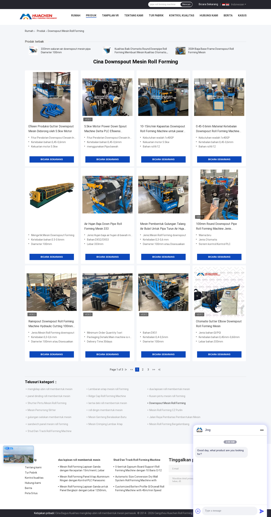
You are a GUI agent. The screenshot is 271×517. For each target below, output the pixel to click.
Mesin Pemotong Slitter (42, 410)
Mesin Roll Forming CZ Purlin (166, 410)
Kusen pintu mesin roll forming (167, 396)
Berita (228, 15)
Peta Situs (31, 493)
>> (153, 369)
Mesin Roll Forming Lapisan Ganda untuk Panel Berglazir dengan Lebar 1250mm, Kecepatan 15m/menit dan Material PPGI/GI (84, 489)
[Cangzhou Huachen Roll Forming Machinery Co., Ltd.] (39, 16)
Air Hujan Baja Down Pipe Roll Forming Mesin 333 (103, 226)
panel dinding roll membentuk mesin (49, 396)
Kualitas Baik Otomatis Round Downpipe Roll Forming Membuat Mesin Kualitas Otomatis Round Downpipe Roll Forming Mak (141, 52)
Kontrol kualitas (181, 15)
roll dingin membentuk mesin (105, 410)
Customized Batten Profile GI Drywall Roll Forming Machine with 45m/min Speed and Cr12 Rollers (139, 489)
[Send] (262, 511)
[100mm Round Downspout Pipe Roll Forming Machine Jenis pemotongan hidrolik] (219, 195)
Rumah (75, 15)
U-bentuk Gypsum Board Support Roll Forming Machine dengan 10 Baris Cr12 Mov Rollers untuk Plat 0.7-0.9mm (138, 469)
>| (159, 369)
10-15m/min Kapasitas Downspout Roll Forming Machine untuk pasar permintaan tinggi (162, 129)
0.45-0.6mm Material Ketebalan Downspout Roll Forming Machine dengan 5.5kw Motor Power (217, 129)
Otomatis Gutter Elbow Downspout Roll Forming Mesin (219, 324)
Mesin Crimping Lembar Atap (105, 424)
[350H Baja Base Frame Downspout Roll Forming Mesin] (180, 50)
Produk (91, 15)
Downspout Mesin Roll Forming (167, 403)
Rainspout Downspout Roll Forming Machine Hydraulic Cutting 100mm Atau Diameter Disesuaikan (51, 324)
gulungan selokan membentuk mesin (49, 417)
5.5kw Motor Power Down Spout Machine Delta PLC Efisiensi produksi (105, 129)
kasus (242, 15)
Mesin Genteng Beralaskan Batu (107, 417)
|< (126, 369)
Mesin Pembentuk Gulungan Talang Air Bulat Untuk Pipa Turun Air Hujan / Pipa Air (162, 226)
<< (131, 369)
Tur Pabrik (156, 15)
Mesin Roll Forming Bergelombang (169, 424)
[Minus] (262, 430)
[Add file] (198, 511)
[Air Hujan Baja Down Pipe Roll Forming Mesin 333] (107, 195)
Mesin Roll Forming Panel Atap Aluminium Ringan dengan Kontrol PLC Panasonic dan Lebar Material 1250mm (84, 479)
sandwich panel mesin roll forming (48, 424)
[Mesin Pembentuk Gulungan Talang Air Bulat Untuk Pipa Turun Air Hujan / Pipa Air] (163, 195)
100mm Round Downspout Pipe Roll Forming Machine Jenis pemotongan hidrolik (216, 226)
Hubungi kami (209, 15)
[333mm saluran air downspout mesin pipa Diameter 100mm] (33, 50)
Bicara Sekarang (208, 4)
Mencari (186, 4)
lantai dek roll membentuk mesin (107, 403)
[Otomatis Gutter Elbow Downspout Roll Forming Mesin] (219, 292)
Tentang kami (133, 15)
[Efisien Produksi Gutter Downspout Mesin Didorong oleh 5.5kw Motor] (52, 97)
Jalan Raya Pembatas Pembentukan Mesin (174, 417)
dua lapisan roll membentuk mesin (169, 389)
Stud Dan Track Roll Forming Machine (50, 431)
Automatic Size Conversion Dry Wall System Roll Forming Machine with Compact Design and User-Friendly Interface (136, 479)
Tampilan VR (110, 15)
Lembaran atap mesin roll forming (108, 389)
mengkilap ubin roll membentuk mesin (50, 389)
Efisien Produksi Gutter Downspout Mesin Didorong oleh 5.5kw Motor (51, 129)
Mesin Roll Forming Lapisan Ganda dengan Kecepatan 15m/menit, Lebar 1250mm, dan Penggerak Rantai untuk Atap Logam (83, 469)
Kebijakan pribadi (44, 513)
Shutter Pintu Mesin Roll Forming (47, 403)
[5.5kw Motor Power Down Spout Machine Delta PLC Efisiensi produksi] (107, 97)
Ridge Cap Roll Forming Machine (107, 396)
